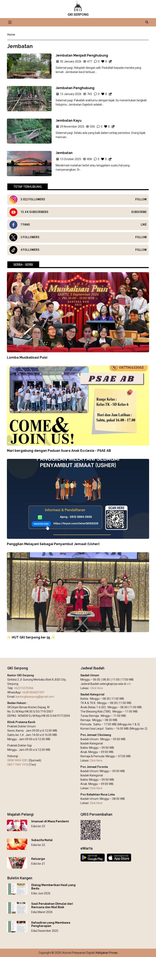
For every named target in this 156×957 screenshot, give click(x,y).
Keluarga (38, 858)
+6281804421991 (33, 692)
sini (129, 683)
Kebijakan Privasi (107, 952)
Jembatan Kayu (68, 120)
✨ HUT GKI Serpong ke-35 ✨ (31, 637)
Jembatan (64, 153)
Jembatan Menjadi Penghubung (82, 55)
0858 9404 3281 (17, 760)
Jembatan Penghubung (75, 88)
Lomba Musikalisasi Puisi (27, 357)
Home (11, 34)
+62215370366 (24, 688)
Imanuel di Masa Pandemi (50, 821)
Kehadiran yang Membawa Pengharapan (50, 924)
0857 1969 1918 (17, 764)
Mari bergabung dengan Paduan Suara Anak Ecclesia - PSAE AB (59, 451)
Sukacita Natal (42, 840)
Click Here (96, 688)
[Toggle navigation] (9, 22)
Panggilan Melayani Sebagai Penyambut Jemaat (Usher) (53, 544)
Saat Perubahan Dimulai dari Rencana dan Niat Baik (52, 905)
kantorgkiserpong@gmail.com (35, 696)
